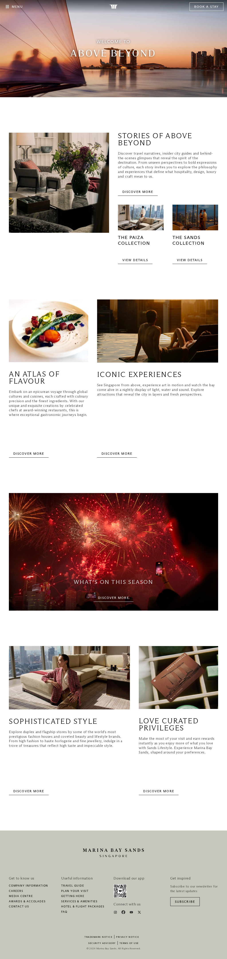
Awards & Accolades (27, 901)
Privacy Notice (127, 937)
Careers (16, 891)
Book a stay (206, 6)
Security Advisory (102, 943)
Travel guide (72, 886)
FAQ (64, 912)
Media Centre (21, 896)
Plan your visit (75, 891)
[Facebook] (123, 913)
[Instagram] (116, 913)
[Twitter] (139, 913)
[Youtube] (131, 913)
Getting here (72, 896)
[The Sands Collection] (195, 220)
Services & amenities (79, 901)
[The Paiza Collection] (141, 220)
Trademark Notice (98, 937)
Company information (28, 886)
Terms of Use (129, 943)
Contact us (19, 906)
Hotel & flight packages (82, 906)
